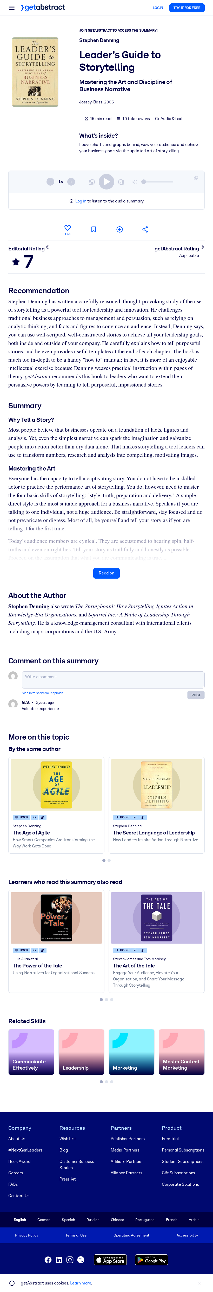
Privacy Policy (26, 1235)
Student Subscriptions (182, 1161)
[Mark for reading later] (93, 229)
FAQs (12, 1184)
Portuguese (145, 1220)
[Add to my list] (119, 229)
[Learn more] (47, 247)
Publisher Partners (128, 1138)
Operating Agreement (131, 1235)
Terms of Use (75, 1235)
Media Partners (125, 1150)
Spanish (68, 1220)
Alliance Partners (126, 1172)
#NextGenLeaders (25, 1150)
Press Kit (67, 1179)
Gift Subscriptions (178, 1172)
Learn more (80, 1283)
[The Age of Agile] (56, 785)
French (171, 1220)
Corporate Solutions (180, 1184)
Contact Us (18, 1195)
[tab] (103, 860)
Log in (80, 201)
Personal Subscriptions (183, 1150)
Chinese (117, 1220)
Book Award (19, 1161)
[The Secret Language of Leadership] (156, 785)
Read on (106, 573)
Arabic (194, 1220)
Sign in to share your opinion (42, 693)
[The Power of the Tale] (56, 918)
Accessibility (187, 1235)
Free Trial (170, 1138)
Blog (63, 1150)
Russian (92, 1220)
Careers (15, 1172)
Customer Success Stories (76, 1164)
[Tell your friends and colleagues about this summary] (145, 229)
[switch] (106, 181)
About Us (16, 1138)
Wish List (67, 1138)
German (43, 1220)
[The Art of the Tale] (156, 918)
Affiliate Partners (126, 1161)
